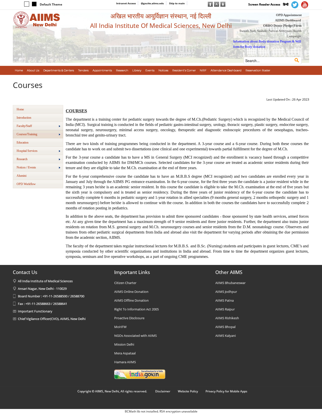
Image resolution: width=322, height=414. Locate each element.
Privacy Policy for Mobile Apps (226, 391)
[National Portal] (139, 374)
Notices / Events (26, 167)
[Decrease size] (222, 4)
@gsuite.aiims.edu (152, 3)
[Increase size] (210, 4)
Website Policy (188, 391)
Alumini (21, 175)
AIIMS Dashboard (288, 20)
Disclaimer (162, 391)
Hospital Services (27, 151)
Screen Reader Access (264, 4)
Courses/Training (27, 134)
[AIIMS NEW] (37, 19)
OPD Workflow (26, 184)
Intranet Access (126, 3)
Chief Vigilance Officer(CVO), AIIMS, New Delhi (52, 318)
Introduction (24, 117)
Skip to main (177, 3)
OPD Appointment (289, 15)
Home (20, 109)
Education (22, 142)
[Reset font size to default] (216, 4)
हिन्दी (286, 4)
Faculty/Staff (24, 126)
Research (22, 159)
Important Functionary (35, 311)
